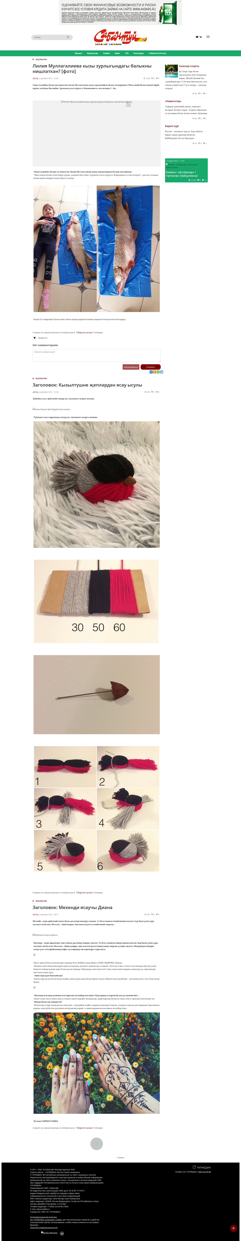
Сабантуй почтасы (157, 53)
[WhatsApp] (158, 371)
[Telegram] (161, 371)
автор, (36, 78)
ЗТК (127, 53)
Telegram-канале (84, 332)
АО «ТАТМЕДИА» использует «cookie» (46, 1220)
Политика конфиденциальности (44, 1227)
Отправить (150, 367)
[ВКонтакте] (151, 371)
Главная (120, 1157)
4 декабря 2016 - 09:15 (48, 914)
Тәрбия (106, 53)
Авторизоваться (131, 367)
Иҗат (117, 53)
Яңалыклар (92, 53)
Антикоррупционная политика (43, 1217)
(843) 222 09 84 (204, 1172)
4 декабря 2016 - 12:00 (48, 78)
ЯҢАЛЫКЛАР (41, 59)
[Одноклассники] (154, 371)
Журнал (78, 53)
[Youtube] (196, 37)
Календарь (139, 53)
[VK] (199, 37)
